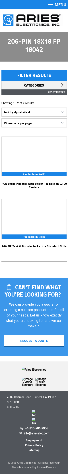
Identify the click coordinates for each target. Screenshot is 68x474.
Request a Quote (34, 340)
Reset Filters (56, 92)
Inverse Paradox (46, 467)
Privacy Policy (34, 445)
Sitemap (34, 450)
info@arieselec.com (36, 433)
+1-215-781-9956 (36, 428)
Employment (34, 440)
